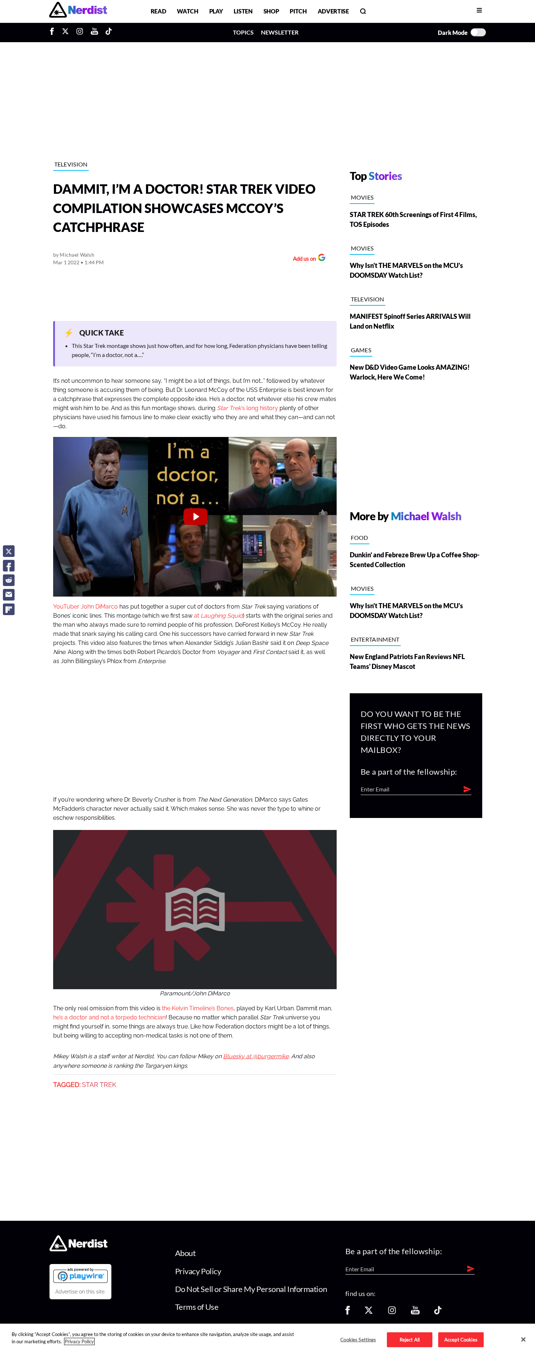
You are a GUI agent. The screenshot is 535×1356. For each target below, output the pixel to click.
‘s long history (247, 408)
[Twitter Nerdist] (65, 32)
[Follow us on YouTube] (415, 1312)
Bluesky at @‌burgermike (256, 1056)
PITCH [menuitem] (298, 11)
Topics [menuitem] (243, 32)
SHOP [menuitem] (271, 11)
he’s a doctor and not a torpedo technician (109, 1017)
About (185, 1253)
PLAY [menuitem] (216, 11)
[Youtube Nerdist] (94, 32)
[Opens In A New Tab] (80, 1275)
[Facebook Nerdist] (53, 32)
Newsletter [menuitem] (279, 32)
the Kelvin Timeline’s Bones (198, 1008)
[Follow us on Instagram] (392, 1312)
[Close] (523, 1339)
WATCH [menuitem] (187, 11)
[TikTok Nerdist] (108, 32)
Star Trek (99, 1084)
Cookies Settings (358, 1339)
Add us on (302, 259)
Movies (362, 197)
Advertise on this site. (80, 1292)
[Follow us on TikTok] (437, 1312)
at (218, 616)
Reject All (410, 1339)
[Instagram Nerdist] (79, 32)
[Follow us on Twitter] (368, 1312)
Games (361, 349)
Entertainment (375, 639)
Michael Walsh (77, 255)
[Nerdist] (78, 11)
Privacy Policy (198, 1271)
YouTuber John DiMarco (85, 606)
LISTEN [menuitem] (243, 11)
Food (359, 537)
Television (71, 164)
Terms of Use (197, 1307)
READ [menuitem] (158, 11)
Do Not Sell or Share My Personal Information (251, 1289)
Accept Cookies (460, 1339)
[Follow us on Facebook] (347, 1312)
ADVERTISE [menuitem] (333, 11)
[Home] (78, 1249)
